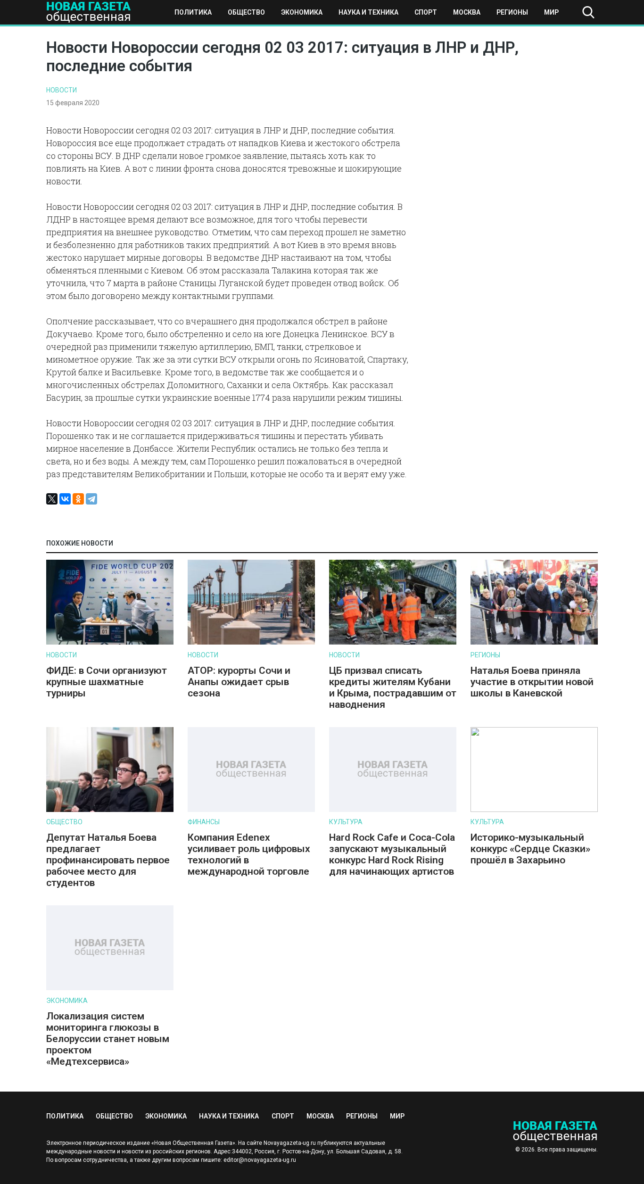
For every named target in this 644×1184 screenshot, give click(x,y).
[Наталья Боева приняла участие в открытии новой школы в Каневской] (534, 642)
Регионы (512, 12)
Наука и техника (368, 12)
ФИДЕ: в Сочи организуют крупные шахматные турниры (106, 682)
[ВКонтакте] (65, 499)
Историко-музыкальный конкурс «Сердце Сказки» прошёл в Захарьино (530, 849)
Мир (551, 12)
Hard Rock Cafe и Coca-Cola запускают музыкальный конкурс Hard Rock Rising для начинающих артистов (392, 854)
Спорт (425, 12)
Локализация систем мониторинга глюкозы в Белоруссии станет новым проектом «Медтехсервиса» (107, 1038)
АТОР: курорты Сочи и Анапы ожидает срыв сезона (239, 682)
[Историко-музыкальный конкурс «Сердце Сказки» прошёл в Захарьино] (534, 809)
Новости (61, 90)
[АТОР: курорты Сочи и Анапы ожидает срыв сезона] (251, 642)
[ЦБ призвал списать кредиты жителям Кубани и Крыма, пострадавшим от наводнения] (392, 642)
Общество (246, 12)
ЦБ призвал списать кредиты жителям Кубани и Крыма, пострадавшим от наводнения (392, 687)
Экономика (301, 12)
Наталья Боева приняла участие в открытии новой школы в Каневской (532, 682)
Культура (346, 822)
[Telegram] (91, 499)
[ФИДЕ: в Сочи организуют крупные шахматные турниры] (109, 642)
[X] (52, 499)
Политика (193, 12)
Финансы (204, 822)
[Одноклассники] (78, 499)
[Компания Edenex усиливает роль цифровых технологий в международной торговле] (251, 809)
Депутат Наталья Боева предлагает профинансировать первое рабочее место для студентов (108, 860)
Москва (466, 12)
